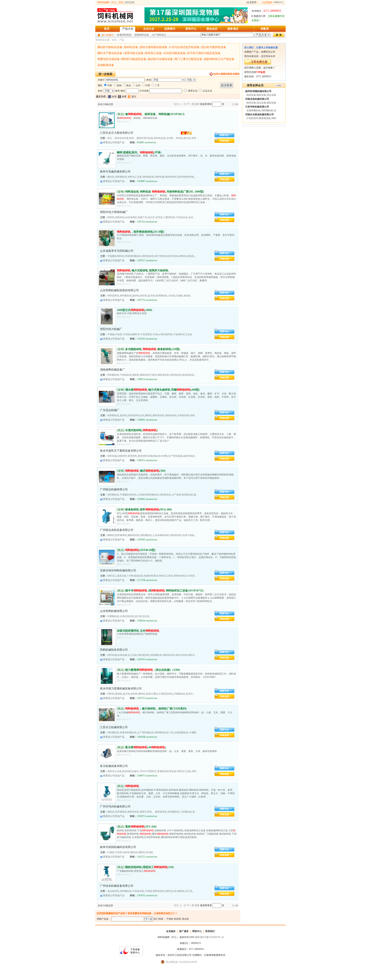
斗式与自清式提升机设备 (184, 47)
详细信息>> (225, 140)
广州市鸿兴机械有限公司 (115, 806)
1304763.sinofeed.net (147, 659)
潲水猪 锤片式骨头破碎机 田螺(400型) (162, 389)
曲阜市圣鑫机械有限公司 (115, 171)
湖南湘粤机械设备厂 (112, 369)
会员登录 (251, 2)
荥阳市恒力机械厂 (111, 329)
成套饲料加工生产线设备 (219, 59)
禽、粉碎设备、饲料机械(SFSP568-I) (155, 114)
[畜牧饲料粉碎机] (107, 840)
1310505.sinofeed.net (147, 338)
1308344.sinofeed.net (147, 620)
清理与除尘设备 (133, 53)
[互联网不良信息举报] (131, 955)
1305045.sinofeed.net (147, 539)
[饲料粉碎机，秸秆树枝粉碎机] (107, 245)
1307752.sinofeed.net (147, 300)
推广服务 (184, 931)
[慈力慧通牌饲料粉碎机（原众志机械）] (107, 683)
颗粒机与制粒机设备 (109, 47)
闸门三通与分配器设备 (188, 59)
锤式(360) (145, 470)
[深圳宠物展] (196, 22)
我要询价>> (225, 135)
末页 (197, 104)
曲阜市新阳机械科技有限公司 (118, 847)
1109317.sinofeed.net (147, 260)
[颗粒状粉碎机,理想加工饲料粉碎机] (107, 880)
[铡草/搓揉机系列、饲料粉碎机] (107, 166)
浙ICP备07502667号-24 (212, 937)
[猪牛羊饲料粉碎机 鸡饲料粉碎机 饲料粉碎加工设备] (107, 604)
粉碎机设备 (131, 47)
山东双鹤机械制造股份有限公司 (119, 290)
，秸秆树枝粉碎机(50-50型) (140, 231)
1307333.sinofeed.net (147, 221)
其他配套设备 (105, 65)
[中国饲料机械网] (115, 22)
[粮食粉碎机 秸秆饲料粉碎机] (107, 523)
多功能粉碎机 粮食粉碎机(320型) (152, 349)
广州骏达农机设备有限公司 (116, 529)
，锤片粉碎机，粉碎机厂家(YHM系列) (156, 708)
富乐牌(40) (145, 747)
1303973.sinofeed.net (147, 816)
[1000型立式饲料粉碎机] (107, 323)
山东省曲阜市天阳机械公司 (116, 250)
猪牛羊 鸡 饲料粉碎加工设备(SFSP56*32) (164, 590)
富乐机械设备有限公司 (114, 766)
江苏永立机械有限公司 (114, 727)
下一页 (190, 104)
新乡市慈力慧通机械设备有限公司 (121, 688)
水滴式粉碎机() (141, 430)
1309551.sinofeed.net (147, 460)
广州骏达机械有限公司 (114, 489)
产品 (121, 40)
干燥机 (169, 919)
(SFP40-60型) (140, 550)
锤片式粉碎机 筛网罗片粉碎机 (142, 270)
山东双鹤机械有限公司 (114, 611)
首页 (114, 40)
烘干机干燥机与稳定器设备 (203, 53)
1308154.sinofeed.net (147, 379)
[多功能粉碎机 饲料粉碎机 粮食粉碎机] (107, 363)
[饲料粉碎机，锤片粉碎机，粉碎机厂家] (107, 721)
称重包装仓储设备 (108, 59)
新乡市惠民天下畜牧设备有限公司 (121, 450)
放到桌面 (130, 2)
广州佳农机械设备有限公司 (116, 885)
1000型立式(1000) (134, 310)
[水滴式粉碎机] (107, 444)
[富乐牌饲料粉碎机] (107, 760)
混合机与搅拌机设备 (213, 47)
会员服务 (267, 2)
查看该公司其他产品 (113, 142)
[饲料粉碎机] (107, 564)
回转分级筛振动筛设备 (153, 47)
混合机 (185, 919)
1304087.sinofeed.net (147, 181)
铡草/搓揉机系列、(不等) (139, 152)
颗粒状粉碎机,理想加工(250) (149, 867)
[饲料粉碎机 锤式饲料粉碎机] (107, 484)
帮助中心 (279, 2)
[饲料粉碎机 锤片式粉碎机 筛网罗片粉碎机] (107, 284)
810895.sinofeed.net (146, 142)
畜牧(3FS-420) (141, 826)
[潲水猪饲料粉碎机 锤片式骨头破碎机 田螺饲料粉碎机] (107, 404)
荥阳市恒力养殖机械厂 (114, 212)
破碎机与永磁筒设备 (160, 59)
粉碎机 (177, 919)
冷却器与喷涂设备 (174, 53)
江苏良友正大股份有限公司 (116, 132)
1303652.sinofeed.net (147, 895)
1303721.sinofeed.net (147, 856)
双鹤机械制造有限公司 (114, 649)
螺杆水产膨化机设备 (109, 53)
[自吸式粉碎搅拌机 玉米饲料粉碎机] (107, 644)
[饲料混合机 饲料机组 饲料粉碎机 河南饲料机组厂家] (107, 205)
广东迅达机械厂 (109, 410)
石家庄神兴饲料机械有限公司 (118, 570)
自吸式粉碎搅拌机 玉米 (138, 630)
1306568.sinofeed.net (147, 737)
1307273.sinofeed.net (147, 698)
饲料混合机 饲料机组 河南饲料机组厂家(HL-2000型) (164, 191)
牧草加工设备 (153, 53)
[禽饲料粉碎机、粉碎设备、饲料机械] (107, 127)
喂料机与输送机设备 (133, 59)
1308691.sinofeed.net (147, 419)
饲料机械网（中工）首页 (110, 2)
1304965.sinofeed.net (147, 499)
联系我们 (210, 931)
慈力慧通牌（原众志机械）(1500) (152, 669)
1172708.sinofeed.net (147, 580)
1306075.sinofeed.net (147, 775)
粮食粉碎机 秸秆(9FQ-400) (148, 509)
